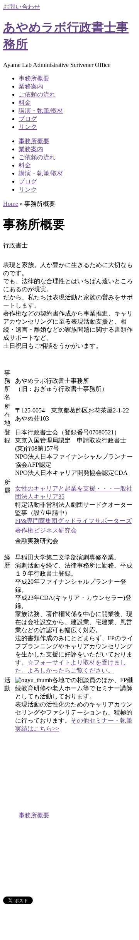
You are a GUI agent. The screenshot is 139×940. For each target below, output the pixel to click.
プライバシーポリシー (49, 886)
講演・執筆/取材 (41, 110)
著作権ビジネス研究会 (46, 530)
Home (10, 203)
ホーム (28, 807)
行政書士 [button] (15, 245)
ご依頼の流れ (37, 94)
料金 (25, 102)
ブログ (28, 118)
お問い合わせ (21, 6)
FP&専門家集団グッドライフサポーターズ (73, 521)
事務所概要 (34, 78)
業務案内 (31, 86)
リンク (28, 127)
